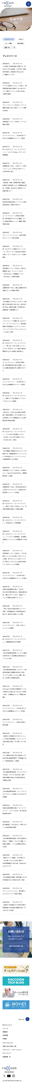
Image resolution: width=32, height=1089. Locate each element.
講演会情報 (20, 43)
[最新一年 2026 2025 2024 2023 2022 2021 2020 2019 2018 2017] (9, 48)
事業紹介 (5, 1032)
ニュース (5, 1028)
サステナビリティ (8, 1043)
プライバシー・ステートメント (12, 1050)
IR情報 (5, 1039)
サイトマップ (7, 1053)
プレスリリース (9, 39)
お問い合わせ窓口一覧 (16, 946)
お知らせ (21, 39)
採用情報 (5, 1057)
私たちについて (7, 1025)
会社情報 (5, 1035)
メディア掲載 (8, 43)
